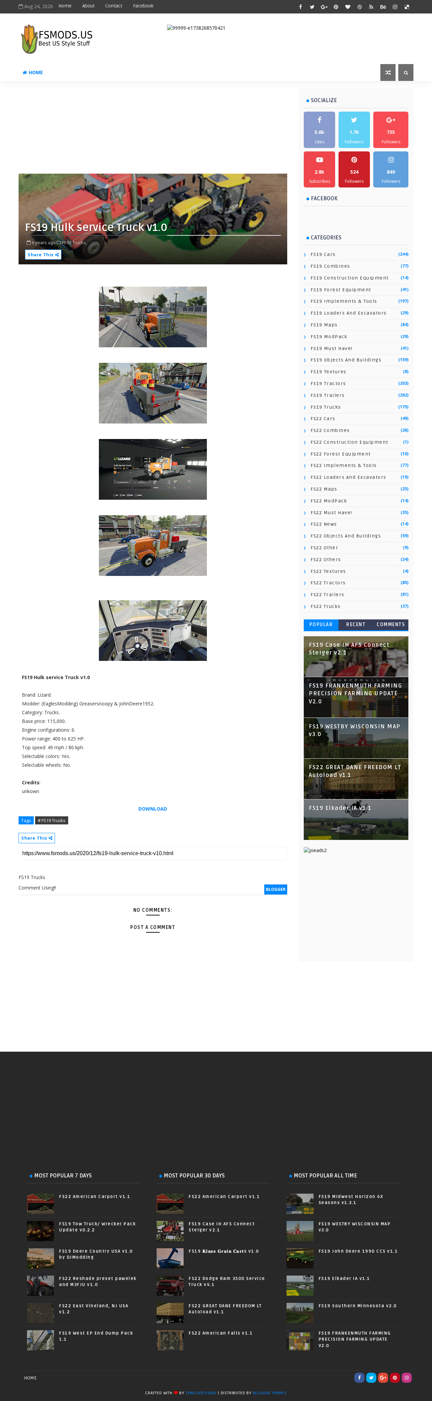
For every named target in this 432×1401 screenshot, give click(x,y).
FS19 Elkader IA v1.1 (340, 808)
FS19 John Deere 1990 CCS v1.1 (358, 1251)
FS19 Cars (323, 254)
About (88, 6)
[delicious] (407, 7)
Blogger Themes (270, 1393)
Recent (356, 624)
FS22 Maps (324, 489)
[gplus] (324, 7)
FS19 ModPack (328, 337)
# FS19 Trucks (51, 820)
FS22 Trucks (325, 606)
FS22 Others (325, 559)
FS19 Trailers (327, 395)
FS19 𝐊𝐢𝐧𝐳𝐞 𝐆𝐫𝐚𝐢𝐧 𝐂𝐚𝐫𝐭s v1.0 (224, 1251)
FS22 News (323, 524)
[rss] (371, 7)
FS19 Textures (328, 372)
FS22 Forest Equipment (340, 454)
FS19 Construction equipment (349, 278)
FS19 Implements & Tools (343, 301)
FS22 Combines (330, 430)
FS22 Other (324, 548)
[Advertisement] (182, 130)
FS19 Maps (324, 325)
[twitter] (312, 7)
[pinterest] (336, 7)
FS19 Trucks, (74, 242)
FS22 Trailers (327, 594)
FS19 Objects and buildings (345, 360)
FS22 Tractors (328, 583)
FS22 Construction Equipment (349, 442)
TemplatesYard (201, 1393)
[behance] (383, 7)
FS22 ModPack (328, 501)
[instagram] (395, 7)
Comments (391, 624)
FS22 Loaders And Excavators (348, 477)
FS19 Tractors (328, 383)
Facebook (143, 6)
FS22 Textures (328, 571)
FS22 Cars (322, 418)
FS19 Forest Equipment (340, 290)
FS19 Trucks (325, 407)
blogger (276, 889)
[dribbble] (359, 7)
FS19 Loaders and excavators (348, 313)
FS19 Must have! (331, 348)
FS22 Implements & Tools (343, 465)
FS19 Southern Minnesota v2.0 (358, 1306)
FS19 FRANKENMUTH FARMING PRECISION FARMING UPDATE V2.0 (355, 693)
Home (65, 6)
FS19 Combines (330, 266)
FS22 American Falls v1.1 (221, 1333)
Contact (113, 6)
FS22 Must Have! (331, 513)
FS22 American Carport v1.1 (94, 1196)
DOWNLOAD (152, 809)
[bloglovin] (348, 7)
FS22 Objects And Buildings (345, 536)
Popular (321, 624)
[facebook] (300, 7)
